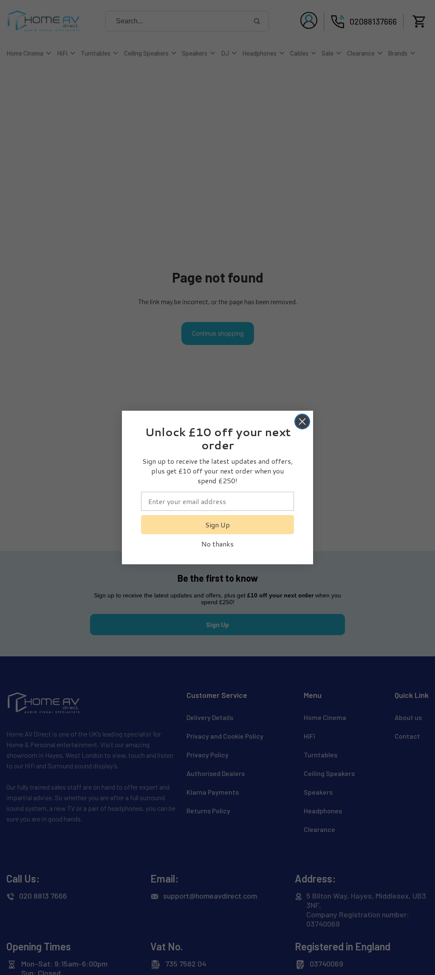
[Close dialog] (302, 421)
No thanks (217, 544)
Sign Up (217, 525)
